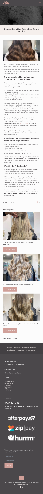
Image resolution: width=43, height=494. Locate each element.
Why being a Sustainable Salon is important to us (18, 284)
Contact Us (8, 391)
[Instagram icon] (22, 487)
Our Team (7, 385)
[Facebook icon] (20, 487)
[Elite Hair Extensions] (7, 3)
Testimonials (8, 387)
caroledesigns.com (23, 484)
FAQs (6, 389)
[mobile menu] (40, 3)
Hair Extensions (9, 381)
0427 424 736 (11, 402)
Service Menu (8, 383)
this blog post (23, 123)
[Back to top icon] (21, 478)
